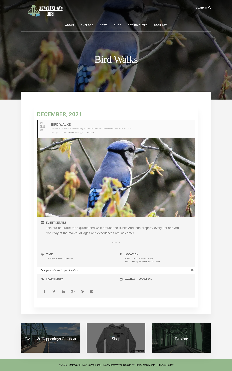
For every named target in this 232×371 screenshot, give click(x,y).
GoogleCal (145, 279)
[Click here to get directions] (192, 270)
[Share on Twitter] (54, 291)
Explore (181, 338)
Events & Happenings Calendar (50, 338)
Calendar (130, 279)
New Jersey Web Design (117, 365)
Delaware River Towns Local (85, 365)
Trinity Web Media (145, 365)
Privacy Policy (165, 365)
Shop (116, 338)
